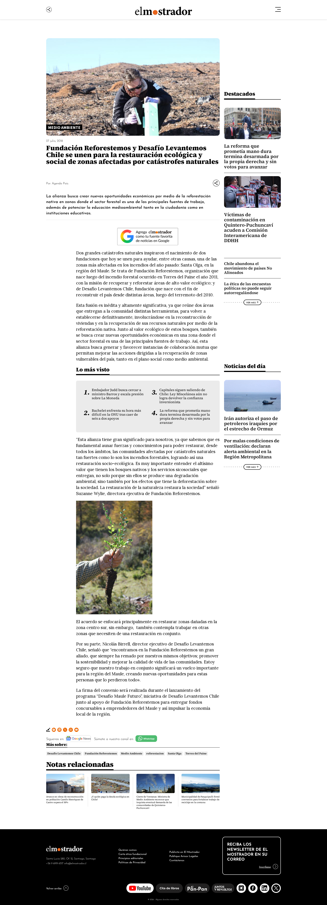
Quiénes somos (127, 849)
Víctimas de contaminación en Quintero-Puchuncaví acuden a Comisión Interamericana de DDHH (248, 228)
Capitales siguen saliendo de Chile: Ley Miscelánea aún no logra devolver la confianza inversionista (183, 396)
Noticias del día (244, 366)
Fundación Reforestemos (101, 753)
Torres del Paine (196, 753)
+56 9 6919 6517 (54, 863)
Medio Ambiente (131, 753)
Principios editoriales (130, 858)
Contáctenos (176, 860)
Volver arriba (54, 888)
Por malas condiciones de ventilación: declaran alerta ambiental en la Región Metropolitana (251, 449)
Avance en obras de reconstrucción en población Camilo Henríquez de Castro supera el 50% (64, 799)
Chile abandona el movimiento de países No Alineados (248, 268)
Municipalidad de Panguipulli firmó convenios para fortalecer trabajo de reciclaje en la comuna (200, 799)
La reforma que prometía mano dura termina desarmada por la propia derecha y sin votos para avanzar (185, 416)
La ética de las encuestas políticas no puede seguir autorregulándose (248, 288)
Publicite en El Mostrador (184, 851)
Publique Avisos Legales (183, 856)
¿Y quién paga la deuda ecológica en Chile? (110, 798)
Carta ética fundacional (132, 853)
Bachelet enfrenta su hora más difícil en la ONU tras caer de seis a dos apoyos (116, 414)
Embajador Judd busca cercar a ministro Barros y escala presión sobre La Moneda (118, 394)
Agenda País (60, 183)
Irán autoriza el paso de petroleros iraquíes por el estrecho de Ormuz (251, 423)
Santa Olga (174, 753)
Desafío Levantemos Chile (64, 753)
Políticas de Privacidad (131, 862)
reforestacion (155, 753)
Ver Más (251, 302)
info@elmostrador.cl (75, 863)
